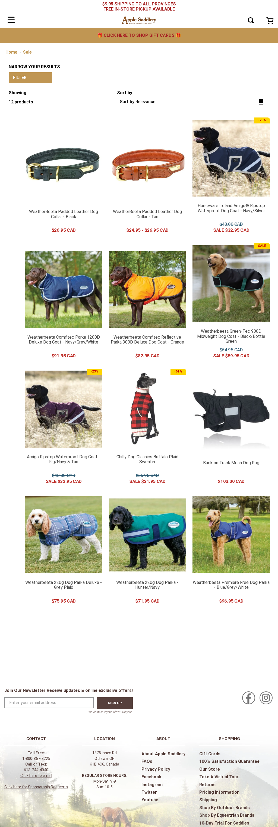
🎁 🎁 (139, 35)
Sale (27, 52)
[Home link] (11, 52)
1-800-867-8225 (36, 758)
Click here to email (36, 775)
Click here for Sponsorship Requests (36, 787)
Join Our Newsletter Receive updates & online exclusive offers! (68, 690)
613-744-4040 (36, 770)
